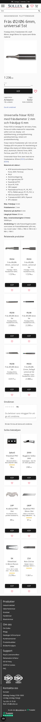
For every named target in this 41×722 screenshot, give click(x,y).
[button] (3, 6)
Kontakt (6, 692)
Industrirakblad (9, 605)
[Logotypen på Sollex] (15, 7)
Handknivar (7, 616)
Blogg (5, 632)
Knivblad (6, 612)
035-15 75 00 (11, 701)
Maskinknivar (8, 619)
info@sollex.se (12, 704)
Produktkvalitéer (9, 642)
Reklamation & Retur (10, 658)
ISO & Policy (7, 661)
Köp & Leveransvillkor (11, 655)
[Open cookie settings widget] (3, 718)
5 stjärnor (13, 407)
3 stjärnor (9, 407)
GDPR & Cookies (9, 665)
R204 (6, 162)
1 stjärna (6, 407)
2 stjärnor (8, 407)
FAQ (4, 668)
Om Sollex (6, 628)
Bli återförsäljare (9, 646)
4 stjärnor (11, 407)
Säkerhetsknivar (9, 609)
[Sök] (39, 11)
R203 (22, 159)
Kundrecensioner (9, 639)
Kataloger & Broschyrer (12, 635)
